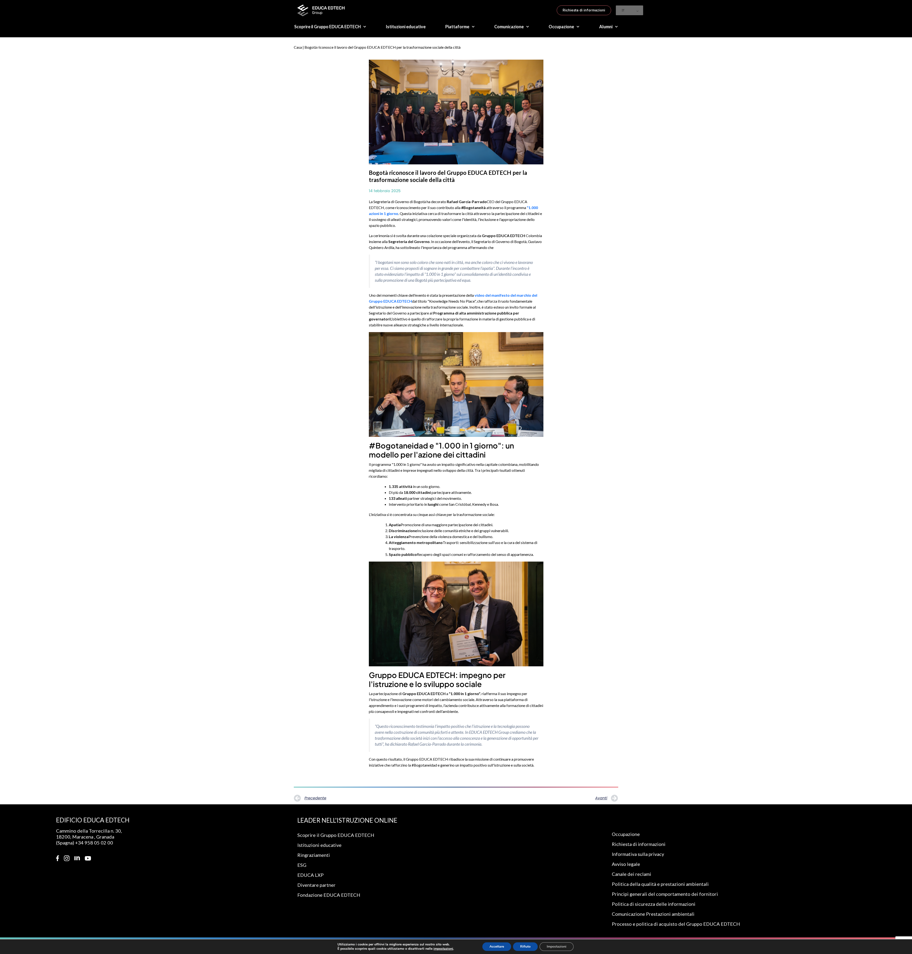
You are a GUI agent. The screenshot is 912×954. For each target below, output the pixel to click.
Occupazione (561, 26)
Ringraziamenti (313, 855)
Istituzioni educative (406, 26)
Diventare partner (316, 885)
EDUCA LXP (310, 875)
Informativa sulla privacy (638, 854)
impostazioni (443, 949)
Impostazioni (556, 946)
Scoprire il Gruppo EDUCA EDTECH (327, 26)
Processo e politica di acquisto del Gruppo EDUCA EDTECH (676, 924)
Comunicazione (509, 26)
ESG (301, 865)
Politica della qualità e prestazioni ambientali (660, 884)
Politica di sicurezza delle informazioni (653, 904)
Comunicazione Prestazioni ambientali (653, 914)
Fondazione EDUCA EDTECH (328, 895)
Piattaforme (457, 26)
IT (623, 10)
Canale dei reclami (631, 874)
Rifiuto (525, 946)
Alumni (606, 26)
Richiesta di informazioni (638, 844)
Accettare (496, 946)
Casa (298, 47)
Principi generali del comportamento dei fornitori (665, 894)
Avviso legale (626, 864)
